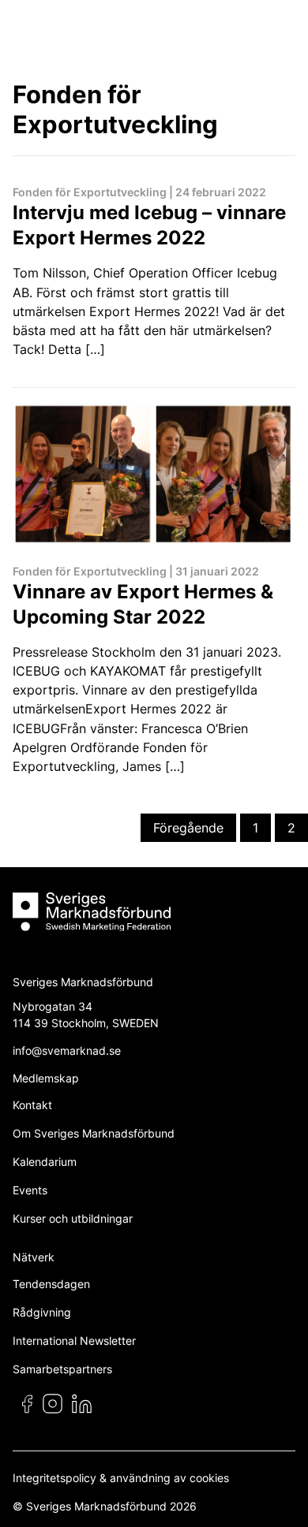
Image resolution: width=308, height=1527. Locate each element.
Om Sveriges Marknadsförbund (94, 1133)
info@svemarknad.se (67, 1050)
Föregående (188, 828)
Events (30, 1190)
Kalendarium (45, 1161)
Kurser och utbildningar (73, 1218)
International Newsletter (74, 1340)
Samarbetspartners (62, 1369)
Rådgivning (42, 1312)
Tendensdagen (51, 1284)
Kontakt (32, 1105)
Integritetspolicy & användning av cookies (121, 1477)
